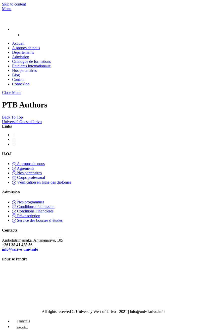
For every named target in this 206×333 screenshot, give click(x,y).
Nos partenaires (24, 70)
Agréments (25, 168)
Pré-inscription (28, 216)
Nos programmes (30, 202)
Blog (16, 75)
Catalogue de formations (31, 61)
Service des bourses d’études (39, 220)
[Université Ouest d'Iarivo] (7, 20)
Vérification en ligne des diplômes (43, 182)
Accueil (18, 43)
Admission (20, 57)
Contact (18, 79)
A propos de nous (26, 48)
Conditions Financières (35, 211)
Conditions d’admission (35, 206)
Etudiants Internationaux (31, 66)
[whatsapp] (14, 139)
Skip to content (14, 4)
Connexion (21, 84)
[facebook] (14, 135)
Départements (23, 52)
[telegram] (14, 144)
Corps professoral (30, 177)
